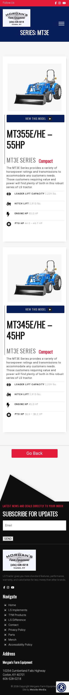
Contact (13, 625)
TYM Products (17, 615)
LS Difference (17, 620)
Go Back (34, 453)
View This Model (35, 118)
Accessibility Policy (20, 644)
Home (12, 605)
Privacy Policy (16, 629)
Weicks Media (38, 689)
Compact (46, 160)
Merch (12, 639)
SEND (8, 538)
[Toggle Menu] (61, 23)
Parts (11, 634)
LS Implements (17, 610)
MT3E (13, 160)
